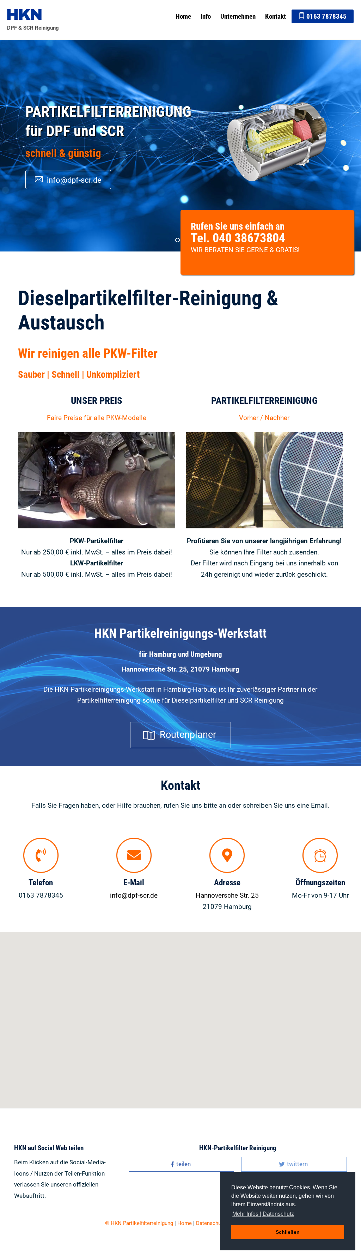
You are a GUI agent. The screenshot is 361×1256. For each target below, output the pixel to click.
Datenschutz (210, 1223)
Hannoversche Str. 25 (227, 895)
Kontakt (275, 16)
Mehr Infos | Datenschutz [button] (263, 1214)
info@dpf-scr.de (73, 170)
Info (206, 16)
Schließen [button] (288, 1232)
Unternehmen (238, 16)
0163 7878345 (326, 16)
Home (183, 16)
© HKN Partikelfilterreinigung (139, 1223)
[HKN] (24, 15)
